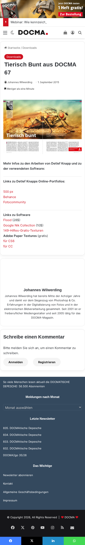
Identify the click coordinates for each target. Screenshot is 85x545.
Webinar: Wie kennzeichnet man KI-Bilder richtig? (47, 22)
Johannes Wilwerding (19, 82)
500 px (8, 192)
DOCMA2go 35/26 (15, 455)
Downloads (29, 47)
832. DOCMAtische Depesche (22, 448)
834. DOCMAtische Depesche (22, 434)
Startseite (13, 47)
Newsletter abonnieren (18, 475)
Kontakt (8, 483)
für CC (8, 246)
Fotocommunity (14, 202)
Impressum (10, 500)
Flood (7, 220)
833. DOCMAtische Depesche (22, 441)
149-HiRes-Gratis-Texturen (23, 230)
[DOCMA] (33, 32)
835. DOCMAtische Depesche (22, 428)
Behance (9, 197)
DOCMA (70, 517)
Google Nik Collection (19, 225)
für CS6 (8, 241)
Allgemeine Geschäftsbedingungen (25, 492)
